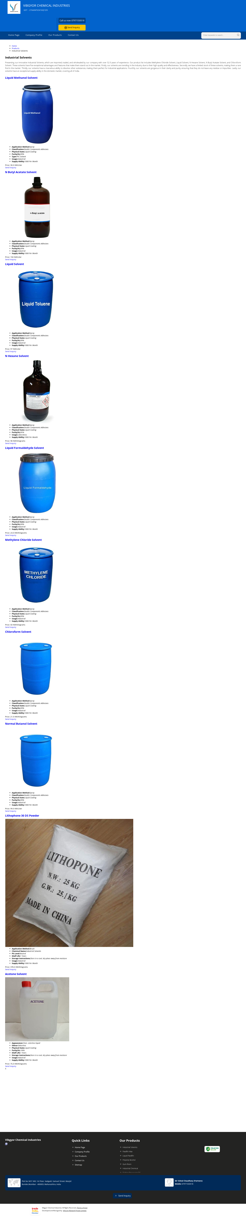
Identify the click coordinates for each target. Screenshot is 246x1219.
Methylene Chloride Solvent (23, 540)
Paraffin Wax (127, 1151)
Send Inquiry (73, 27)
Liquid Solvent (14, 264)
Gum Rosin (127, 1164)
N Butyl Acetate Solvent (21, 172)
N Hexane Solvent (17, 356)
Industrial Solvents (130, 1147)
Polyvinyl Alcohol (129, 1160)
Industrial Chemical (130, 1168)
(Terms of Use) (82, 1208)
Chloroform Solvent (18, 632)
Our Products (55, 35)
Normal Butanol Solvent (21, 723)
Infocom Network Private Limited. (74, 1211)
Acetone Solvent (16, 974)
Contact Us (73, 35)
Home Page (13, 35)
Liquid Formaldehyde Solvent (24, 448)
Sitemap (78, 1164)
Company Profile (34, 35)
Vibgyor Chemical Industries (46, 7)
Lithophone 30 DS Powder (22, 815)
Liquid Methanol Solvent (21, 78)
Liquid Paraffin (128, 1155)
